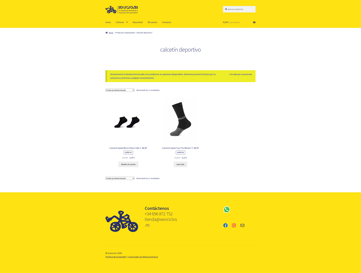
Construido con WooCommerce (143, 256)
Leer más (180, 164)
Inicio (108, 22)
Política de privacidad (115, 256)
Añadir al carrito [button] (128, 164)
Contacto (166, 22)
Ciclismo (120, 22)
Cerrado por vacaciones (241, 74)
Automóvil (138, 22)
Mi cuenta (152, 22)
